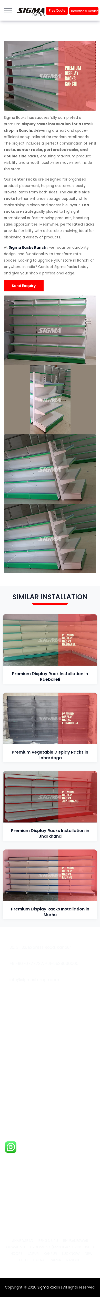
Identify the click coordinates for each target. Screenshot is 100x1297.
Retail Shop (18, 1107)
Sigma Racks (48, 1287)
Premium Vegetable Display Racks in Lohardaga (50, 755)
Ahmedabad (22, 1240)
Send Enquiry (24, 285)
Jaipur (33, 1253)
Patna (39, 1260)
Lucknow (71, 1253)
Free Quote (57, 10)
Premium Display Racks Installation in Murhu (50, 912)
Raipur (55, 1260)
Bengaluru (48, 1240)
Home (13, 1028)
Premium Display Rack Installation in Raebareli (50, 676)
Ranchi (72, 1260)
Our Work (16, 1054)
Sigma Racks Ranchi (28, 247)
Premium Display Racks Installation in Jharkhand (50, 833)
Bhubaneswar (75, 1240)
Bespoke (15, 1116)
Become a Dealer (84, 11)
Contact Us (18, 1072)
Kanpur (50, 1253)
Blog (11, 1046)
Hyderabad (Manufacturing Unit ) (62, 1247)
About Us (16, 1037)
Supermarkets (20, 1098)
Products (16, 1125)
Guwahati (15, 1247)
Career (14, 1063)
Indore (16, 1253)
